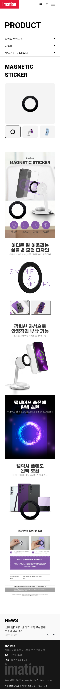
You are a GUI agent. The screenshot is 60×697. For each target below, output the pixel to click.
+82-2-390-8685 (19, 660)
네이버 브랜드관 (28, 686)
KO (40, 4)
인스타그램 (42, 686)
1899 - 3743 (17, 655)
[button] (48, 635)
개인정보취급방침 (12, 686)
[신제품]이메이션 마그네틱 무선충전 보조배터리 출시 (25, 629)
